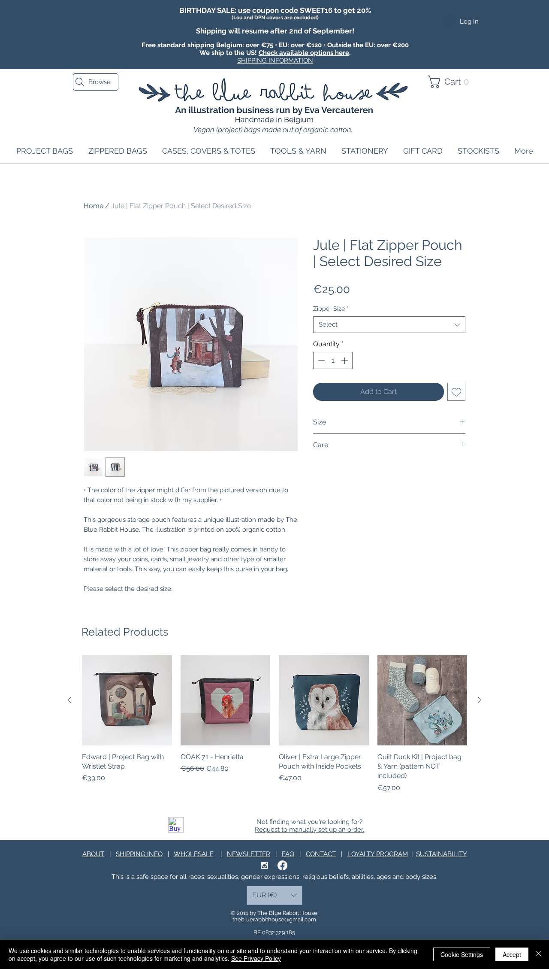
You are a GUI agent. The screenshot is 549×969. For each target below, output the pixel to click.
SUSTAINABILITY (441, 854)
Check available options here (304, 53)
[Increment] (345, 360)
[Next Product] (479, 700)
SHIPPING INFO (139, 854)
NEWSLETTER (248, 854)
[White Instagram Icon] (264, 865)
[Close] (539, 954)
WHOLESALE (194, 854)
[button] (452, 82)
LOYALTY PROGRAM (377, 854)
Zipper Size (331, 308)
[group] (274, 724)
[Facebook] (282, 865)
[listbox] (274, 895)
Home (93, 206)
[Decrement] (320, 360)
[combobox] (389, 324)
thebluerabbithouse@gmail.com (274, 919)
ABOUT (93, 854)
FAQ (288, 854)
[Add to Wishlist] (456, 392)
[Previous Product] (69, 700)
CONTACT (321, 854)
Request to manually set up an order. (309, 829)
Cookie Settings (461, 954)
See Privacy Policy (256, 958)
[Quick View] (127, 700)
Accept (512, 954)
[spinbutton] (332, 360)
